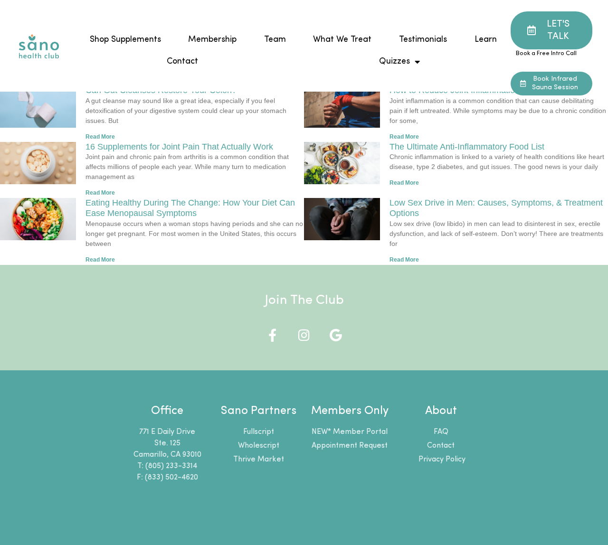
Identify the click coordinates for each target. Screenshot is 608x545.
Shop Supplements (125, 39)
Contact (182, 61)
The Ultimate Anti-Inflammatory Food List (467, 146)
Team (275, 39)
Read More (100, 136)
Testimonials (423, 39)
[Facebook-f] (272, 335)
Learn (486, 39)
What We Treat (343, 39)
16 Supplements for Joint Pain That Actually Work (179, 146)
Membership (213, 39)
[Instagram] (304, 335)
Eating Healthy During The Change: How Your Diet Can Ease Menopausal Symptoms (190, 208)
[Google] (336, 335)
